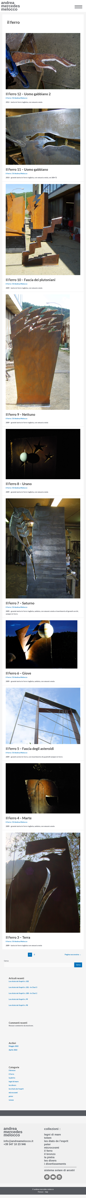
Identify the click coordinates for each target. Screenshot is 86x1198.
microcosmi (13, 1093)
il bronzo (12, 1070)
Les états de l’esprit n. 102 (19, 981)
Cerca (6, 961)
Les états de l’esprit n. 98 (18, 1005)
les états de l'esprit (16, 1089)
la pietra (12, 1078)
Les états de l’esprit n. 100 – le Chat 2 (23, 993)
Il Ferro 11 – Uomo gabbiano (27, 169)
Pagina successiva (73, 954)
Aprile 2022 (13, 1050)
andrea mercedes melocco (10, 5)
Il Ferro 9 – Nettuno (20, 414)
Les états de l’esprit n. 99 (18, 999)
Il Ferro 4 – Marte (19, 818)
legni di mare (14, 1081)
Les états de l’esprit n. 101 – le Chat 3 (23, 987)
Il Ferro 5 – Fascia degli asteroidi (30, 749)
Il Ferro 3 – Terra (18, 937)
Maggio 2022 (13, 1046)
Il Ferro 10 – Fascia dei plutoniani (30, 280)
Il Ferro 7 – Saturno (20, 603)
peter (11, 1096)
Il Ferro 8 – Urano (19, 484)
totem (11, 1100)
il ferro (8, 98)
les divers (12, 1085)
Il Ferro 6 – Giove (18, 673)
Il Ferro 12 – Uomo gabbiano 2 (28, 94)
